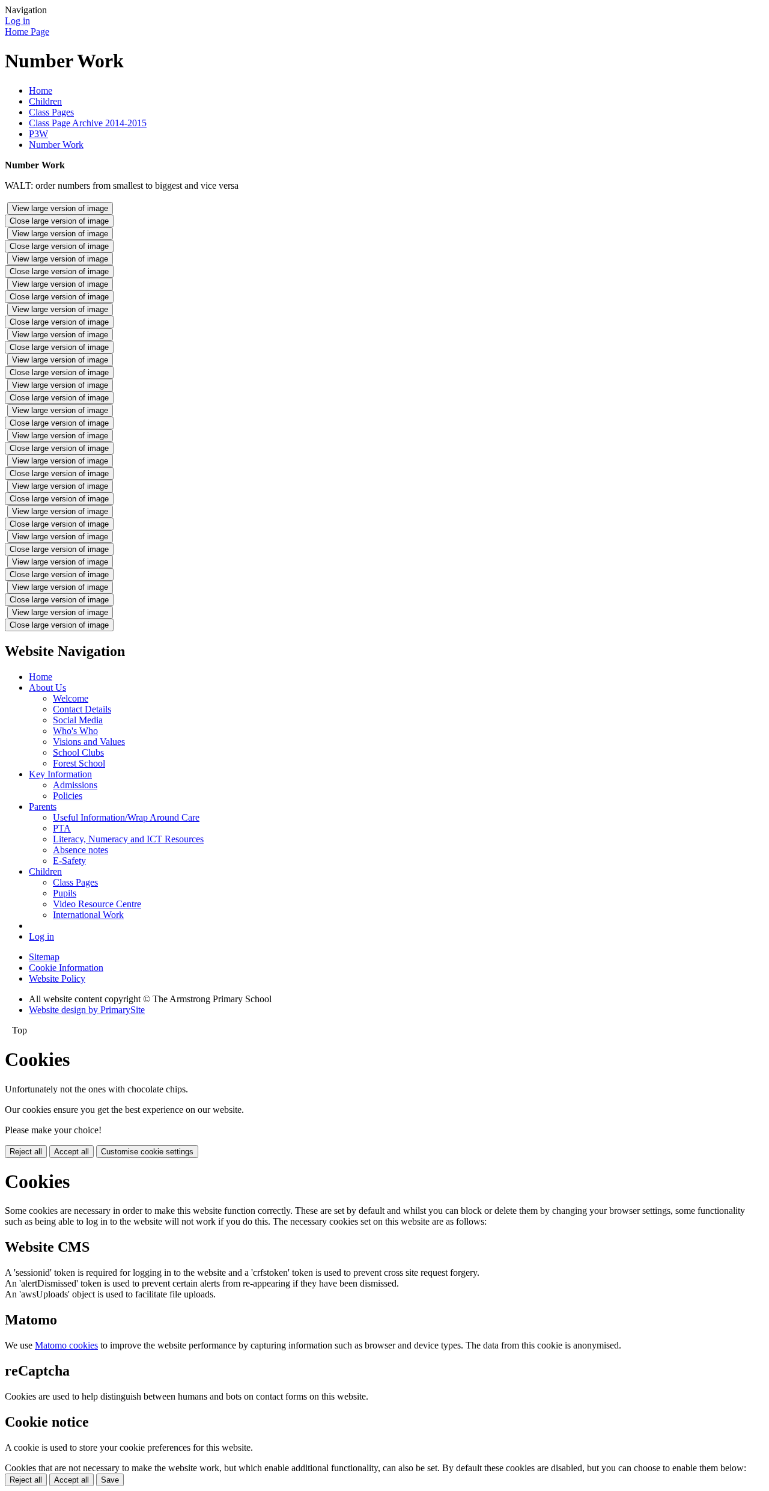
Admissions (75, 785)
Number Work (56, 144)
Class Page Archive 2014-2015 (88, 123)
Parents (42, 806)
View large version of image (60, 208)
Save (110, 1479)
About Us (47, 687)
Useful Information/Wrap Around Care (126, 817)
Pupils (64, 893)
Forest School (79, 763)
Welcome (70, 698)
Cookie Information (66, 968)
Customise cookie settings (147, 1151)
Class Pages (51, 112)
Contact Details (82, 709)
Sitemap (44, 957)
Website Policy (57, 978)
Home (40, 90)
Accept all (71, 1151)
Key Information (60, 774)
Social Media (78, 720)
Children (45, 101)
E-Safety (69, 861)
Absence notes (80, 850)
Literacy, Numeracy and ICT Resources (128, 839)
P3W (38, 134)
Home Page (27, 31)
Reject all (26, 1151)
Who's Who (75, 731)
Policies (67, 796)
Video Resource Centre (97, 904)
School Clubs (78, 752)
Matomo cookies (66, 1345)
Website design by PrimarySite (87, 1010)
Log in (17, 21)
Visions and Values (89, 741)
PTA (62, 828)
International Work (88, 915)
